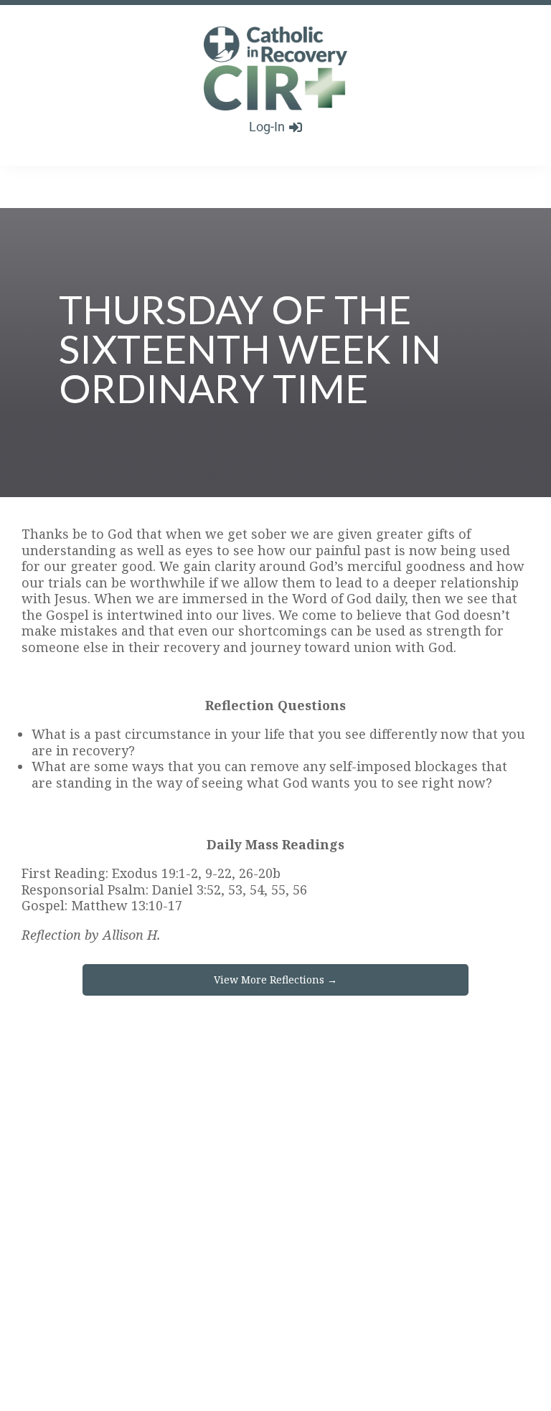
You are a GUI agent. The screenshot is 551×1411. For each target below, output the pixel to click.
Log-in (267, 126)
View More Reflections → (275, 979)
